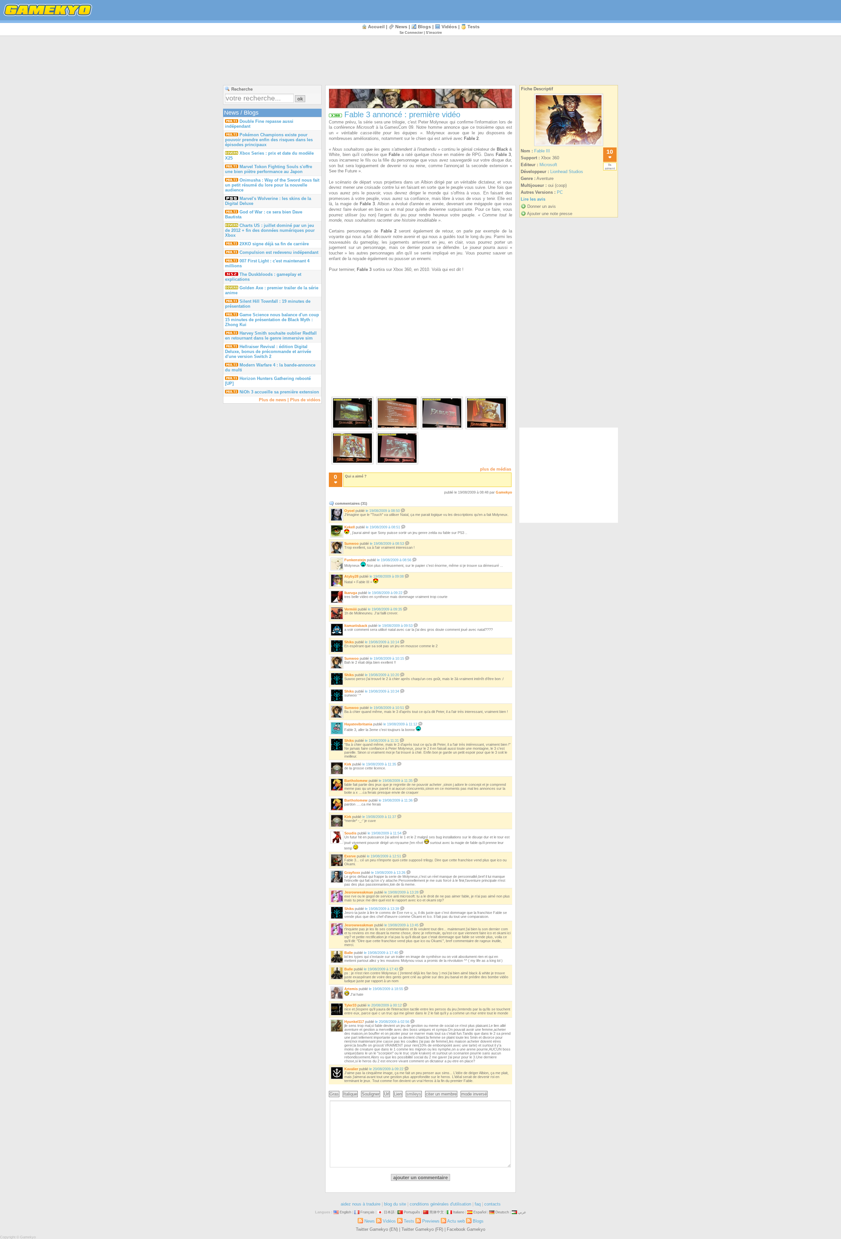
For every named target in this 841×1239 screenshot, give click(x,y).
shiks (349, 642)
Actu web (456, 1221)
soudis (350, 833)
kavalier (351, 1069)
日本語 (389, 1212)
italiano (458, 1212)
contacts (492, 1204)
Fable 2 (471, 138)
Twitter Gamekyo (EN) (377, 1229)
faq (478, 1204)
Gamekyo (504, 492)
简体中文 (436, 1212)
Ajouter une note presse (549, 213)
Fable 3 (503, 154)
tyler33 (350, 1005)
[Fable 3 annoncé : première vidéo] (352, 426)
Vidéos (449, 26)
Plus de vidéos (305, 399)
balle (348, 953)
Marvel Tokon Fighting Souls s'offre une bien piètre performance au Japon (268, 169)
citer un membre (441, 1094)
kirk (347, 764)
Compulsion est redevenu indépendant (278, 252)
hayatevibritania (358, 724)
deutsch (502, 1212)
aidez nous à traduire (360, 1204)
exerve (350, 856)
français (367, 1212)
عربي (522, 1212)
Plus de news (272, 399)
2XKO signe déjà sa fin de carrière (274, 243)
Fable (394, 154)
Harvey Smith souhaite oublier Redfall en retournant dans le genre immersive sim (271, 336)
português (412, 1212)
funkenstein (355, 560)
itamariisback (355, 626)
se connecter (411, 32)
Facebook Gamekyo (466, 1229)
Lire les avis (533, 199)
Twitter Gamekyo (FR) (422, 1229)
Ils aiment (610, 166)
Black (502, 149)
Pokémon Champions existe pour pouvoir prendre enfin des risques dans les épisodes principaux (269, 139)
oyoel (349, 511)
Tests (473, 26)
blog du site (395, 1204)
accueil (376, 26)
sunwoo (351, 543)
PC (560, 192)
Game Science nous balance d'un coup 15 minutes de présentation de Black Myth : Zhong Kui (272, 319)
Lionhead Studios (566, 171)
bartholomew (356, 781)
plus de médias (495, 469)
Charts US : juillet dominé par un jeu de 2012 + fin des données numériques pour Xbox (270, 230)
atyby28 (351, 576)
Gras (334, 1094)
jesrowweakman (358, 892)
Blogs (424, 26)
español (479, 1212)
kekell (349, 527)
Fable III (542, 150)
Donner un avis (541, 206)
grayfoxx (352, 872)
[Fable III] (568, 146)
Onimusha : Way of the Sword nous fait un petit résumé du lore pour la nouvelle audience (272, 185)
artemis (351, 989)
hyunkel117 (354, 1022)
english (345, 1212)
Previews (431, 1221)
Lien (398, 1094)
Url (386, 1094)
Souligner (370, 1094)
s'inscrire (434, 32)
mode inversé (474, 1094)
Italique (350, 1094)
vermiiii (350, 609)
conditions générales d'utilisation (440, 1204)
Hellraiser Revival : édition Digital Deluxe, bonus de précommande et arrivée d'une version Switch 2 (268, 351)
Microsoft (365, 127)
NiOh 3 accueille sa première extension (279, 391)
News (401, 26)
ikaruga (350, 593)
